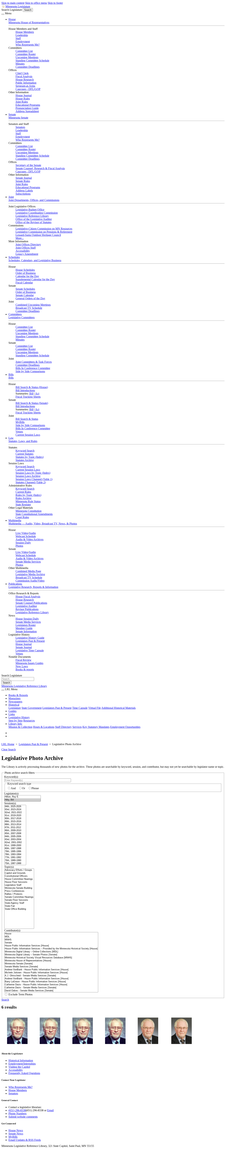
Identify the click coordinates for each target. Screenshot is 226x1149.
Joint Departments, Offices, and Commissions (33, 200)
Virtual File (94, 707)
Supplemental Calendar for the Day (35, 279)
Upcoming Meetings (27, 57)
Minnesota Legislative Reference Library (24, 686)
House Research (25, 79)
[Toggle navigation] (2, 14)
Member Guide (24, 628)
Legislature (14, 707)
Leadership (22, 35)
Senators (20, 127)
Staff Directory (63, 726)
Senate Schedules (25, 288)
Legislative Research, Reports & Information (33, 587)
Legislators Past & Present (30, 640)
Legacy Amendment (27, 253)
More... (20, 238)
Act (37, 393)
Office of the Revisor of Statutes (33, 222)
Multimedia (14, 520)
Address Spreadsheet (27, 111)
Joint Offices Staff (26, 247)
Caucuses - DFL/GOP (28, 89)
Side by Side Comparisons (30, 371)
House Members (25, 31)
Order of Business (26, 273)
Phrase (35, 788)
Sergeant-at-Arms (25, 85)
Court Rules (22, 517)
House (12, 19)
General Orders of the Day (30, 298)
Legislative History (19, 717)
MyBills (20, 422)
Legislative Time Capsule (30, 650)
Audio (32, 533)
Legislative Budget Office (30, 209)
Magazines (14, 698)
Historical (13, 704)
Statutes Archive (25, 460)
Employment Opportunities (125, 726)
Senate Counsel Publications (31, 602)
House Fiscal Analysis (28, 596)
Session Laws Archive (28, 476)
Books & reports (25, 669)
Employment (23, 41)
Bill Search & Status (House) (32, 387)
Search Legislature (11, 9)
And (13, 788)
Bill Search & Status (27, 418)
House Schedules (25, 269)
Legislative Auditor (26, 606)
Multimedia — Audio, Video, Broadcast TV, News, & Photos (42, 523)
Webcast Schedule (26, 536)
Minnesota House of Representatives (28, 22)
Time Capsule (80, 707)
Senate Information (26, 631)
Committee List (24, 51)
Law (11, 437)
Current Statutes (24, 453)
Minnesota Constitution (28, 510)
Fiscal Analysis (24, 76)
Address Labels (24, 190)
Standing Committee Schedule (32, 60)
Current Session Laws (28, 434)
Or (23, 788)
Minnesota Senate (18, 117)
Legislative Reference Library (32, 215)
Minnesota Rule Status (28, 501)
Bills (11, 374)
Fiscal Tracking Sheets (28, 396)
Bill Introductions (25, 390)
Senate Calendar (25, 295)
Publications (15, 583)
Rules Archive (23, 498)
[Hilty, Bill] (22, 799)
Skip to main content (12, 2)
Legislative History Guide (30, 637)
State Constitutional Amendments (34, 514)
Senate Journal (24, 177)
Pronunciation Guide (27, 108)
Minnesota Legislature (17, 6)
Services (77, 726)
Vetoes (19, 431)
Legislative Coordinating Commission (37, 212)
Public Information (26, 82)
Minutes (20, 63)
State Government (32, 707)
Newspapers (15, 701)
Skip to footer (55, 2)
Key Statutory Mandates (95, 726)
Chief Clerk (22, 73)
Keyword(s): (11, 776)
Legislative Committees (21, 317)
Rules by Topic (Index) (28, 495)
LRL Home (7, 744)
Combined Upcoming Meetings (33, 304)
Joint (11, 196)
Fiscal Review (23, 659)
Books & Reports (18, 695)
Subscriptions (23, 193)
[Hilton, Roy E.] (22, 796)
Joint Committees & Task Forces (34, 361)
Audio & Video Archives (29, 539)
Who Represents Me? (28, 44)
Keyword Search (25, 450)
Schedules (14, 257)
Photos (19, 545)
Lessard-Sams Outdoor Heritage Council (38, 234)
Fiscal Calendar (24, 282)
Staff (18, 38)
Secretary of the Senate (28, 165)
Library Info (15, 723)
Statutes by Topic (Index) (30, 456)
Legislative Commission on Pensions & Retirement (44, 231)
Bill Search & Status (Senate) (32, 403)
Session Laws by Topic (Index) (33, 472)
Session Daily (23, 542)
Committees (15, 314)
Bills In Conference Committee (33, 368)
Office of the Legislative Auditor (34, 219)
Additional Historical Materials (118, 707)
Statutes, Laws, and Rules (22, 441)
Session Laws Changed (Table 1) (34, 479)
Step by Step (15, 720)
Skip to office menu (36, 2)
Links (11, 714)
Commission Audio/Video (30, 580)
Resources (29, 720)
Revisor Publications (27, 609)
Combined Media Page (28, 571)
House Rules (23, 98)
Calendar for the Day (27, 276)
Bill (31, 393)
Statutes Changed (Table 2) (31, 482)
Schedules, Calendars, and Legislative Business (34, 260)
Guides (12, 711)
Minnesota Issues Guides (29, 663)
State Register (23, 504)
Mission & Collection (20, 726)
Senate (12, 114)
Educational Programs (28, 104)
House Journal (24, 95)
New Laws (22, 666)
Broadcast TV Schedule (29, 307)
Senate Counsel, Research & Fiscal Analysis (40, 168)
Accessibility (23, 250)
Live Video (22, 533)
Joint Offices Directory (28, 244)
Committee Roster (26, 54)
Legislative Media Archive (30, 574)
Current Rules (23, 491)
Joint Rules (22, 101)
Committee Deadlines (28, 66)
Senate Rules (23, 181)
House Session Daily (27, 618)
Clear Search (8, 749)
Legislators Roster (26, 625)
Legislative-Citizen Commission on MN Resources (44, 228)
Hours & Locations (43, 726)
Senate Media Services (28, 561)
